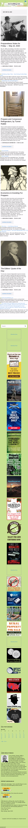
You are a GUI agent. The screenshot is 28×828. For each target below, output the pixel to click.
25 (5, 737)
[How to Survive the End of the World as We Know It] (14, 442)
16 (23, 734)
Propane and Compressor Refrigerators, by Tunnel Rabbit (11, 121)
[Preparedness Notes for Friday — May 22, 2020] (14, 28)
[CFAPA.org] (14, 700)
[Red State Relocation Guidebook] (14, 685)
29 (20, 737)
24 (1, 737)
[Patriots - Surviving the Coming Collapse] (14, 390)
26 (8, 737)
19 (8, 736)
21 (16, 736)
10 (1, 734)
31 (1, 738)
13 (12, 734)
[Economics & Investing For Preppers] (14, 177)
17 (1, 736)
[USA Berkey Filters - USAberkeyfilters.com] (14, 614)
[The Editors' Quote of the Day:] (14, 253)
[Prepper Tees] (14, 715)
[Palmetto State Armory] (14, 416)
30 (23, 737)
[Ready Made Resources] (14, 464)
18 (5, 736)
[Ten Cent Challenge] (14, 655)
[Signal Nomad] (14, 487)
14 (16, 734)
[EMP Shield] (14, 599)
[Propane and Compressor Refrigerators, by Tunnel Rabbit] (14, 103)
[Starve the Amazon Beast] (14, 583)
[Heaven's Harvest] (14, 509)
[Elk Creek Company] (14, 531)
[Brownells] (14, 365)
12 (8, 734)
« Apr (2, 741)
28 (16, 737)
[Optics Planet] (14, 670)
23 (23, 736)
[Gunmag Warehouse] (14, 553)
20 (12, 736)
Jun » (5, 741)
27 (12, 737)
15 (20, 734)
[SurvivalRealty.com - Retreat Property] (14, 629)
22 (20, 736)
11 (5, 734)
